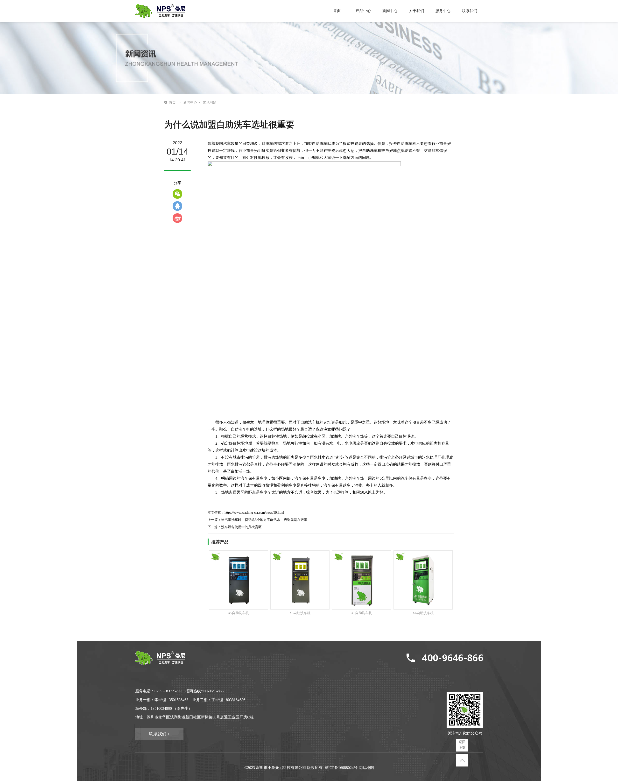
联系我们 (469, 11)
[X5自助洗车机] (238, 580)
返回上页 (462, 745)
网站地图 (366, 768)
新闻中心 (390, 11)
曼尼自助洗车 (160, 11)
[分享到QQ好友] (177, 206)
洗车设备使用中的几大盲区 (241, 527)
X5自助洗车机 (238, 613)
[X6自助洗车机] (423, 580)
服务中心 (443, 11)
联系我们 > (159, 733)
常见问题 (209, 102)
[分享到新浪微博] (177, 218)
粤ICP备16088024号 (341, 768)
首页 (337, 11)
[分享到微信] (177, 194)
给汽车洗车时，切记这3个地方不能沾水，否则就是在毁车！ (266, 520)
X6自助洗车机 (423, 613)
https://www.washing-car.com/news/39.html (254, 512)
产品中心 (363, 11)
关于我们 (416, 11)
